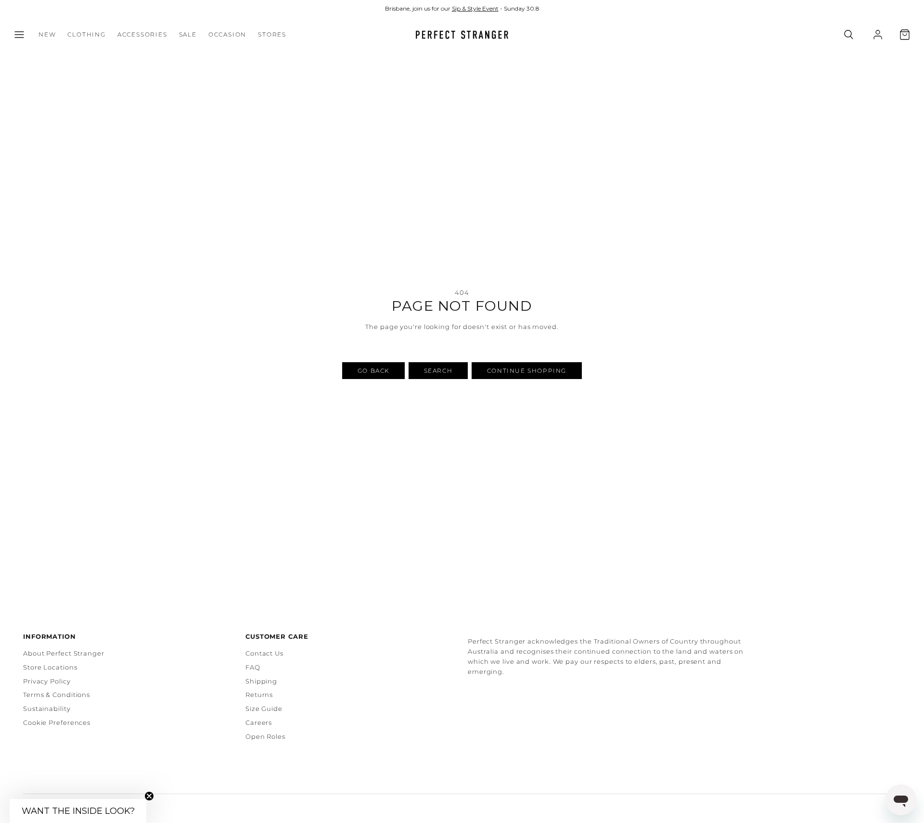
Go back (373, 370)
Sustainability (47, 708)
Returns (259, 694)
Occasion (227, 34)
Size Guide (263, 708)
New (47, 34)
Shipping (261, 681)
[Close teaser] (149, 796)
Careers (258, 722)
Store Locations (50, 667)
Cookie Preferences (56, 722)
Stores (272, 34)
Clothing (86, 34)
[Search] (849, 34)
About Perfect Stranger (63, 653)
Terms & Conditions (56, 694)
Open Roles (265, 736)
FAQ (252, 667)
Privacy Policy (47, 681)
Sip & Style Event (475, 8)
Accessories (142, 34)
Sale (188, 34)
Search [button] (438, 370)
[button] (19, 34)
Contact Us (264, 653)
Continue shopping (526, 370)
